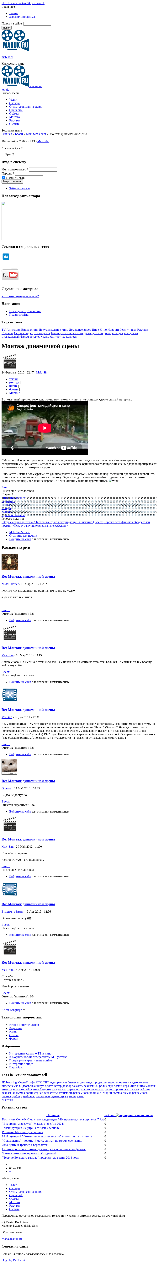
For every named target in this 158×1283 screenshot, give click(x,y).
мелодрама (131, 333)
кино (133, 1085)
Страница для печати (23, 535)
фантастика (57, 336)
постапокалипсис (92, 1089)
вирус (40, 1085)
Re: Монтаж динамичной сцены (28, 576)
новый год (39, 1089)
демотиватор (53, 1085)
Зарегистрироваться (22, 16)
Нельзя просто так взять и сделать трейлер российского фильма (44, 1149)
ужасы (45, 336)
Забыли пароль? (19, 188)
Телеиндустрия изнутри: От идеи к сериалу (30, 1128)
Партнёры (16, 1067)
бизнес (72, 1082)
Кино (103, 329)
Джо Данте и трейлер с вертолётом (25, 1144)
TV (4, 329)
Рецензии (15, 1028)
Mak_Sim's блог (36, 134)
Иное (95, 329)
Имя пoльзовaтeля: (15, 169)
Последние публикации (25, 311)
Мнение (14, 393)
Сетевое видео (23, 333)
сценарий (105, 1092)
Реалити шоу (128, 329)
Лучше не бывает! (13, 515)
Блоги (19, 134)
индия (13, 386)
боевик (67, 333)
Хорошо (7, 511)
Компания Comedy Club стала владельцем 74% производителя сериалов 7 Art (53, 1119)
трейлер (17, 1096)
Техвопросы (42, 333)
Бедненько (8, 501)
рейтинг (145, 1089)
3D (3, 1082)
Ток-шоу (56, 333)
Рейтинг (110, 1115)
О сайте (14, 124)
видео (81, 1082)
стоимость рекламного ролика (79, 1092)
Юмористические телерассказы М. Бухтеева (38, 1057)
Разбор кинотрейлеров (24, 1024)
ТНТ (46, 1082)
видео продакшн (118, 1082)
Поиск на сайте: (12, 23)
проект (109, 1089)
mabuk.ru (7, 57)
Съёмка (14, 113)
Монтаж (14, 117)
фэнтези (71, 336)
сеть (46, 1092)
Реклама (14, 120)
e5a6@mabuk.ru (12, 1238)
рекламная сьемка (13, 1092)
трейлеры (29, 1096)
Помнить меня (15, 177)
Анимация (13, 329)
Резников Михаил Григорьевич (22, 1132)
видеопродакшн (96, 1082)
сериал (38, 1092)
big (15, 1082)
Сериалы (7, 333)
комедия (117, 333)
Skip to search (36, 3)
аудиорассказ (58, 1082)
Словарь (14, 103)
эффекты (70, 1096)
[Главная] (15, 50)
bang (9, 1082)
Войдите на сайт (20, 539)
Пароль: (8, 173)
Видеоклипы (29, 329)
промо (118, 1089)
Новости (113, 329)
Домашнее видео (80, 329)
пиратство (73, 1089)
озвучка (52, 1089)
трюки (13, 379)
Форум (13, 1038)
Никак (6, 504)
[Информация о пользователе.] (10, 369)
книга (141, 1085)
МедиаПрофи (26, 1082)
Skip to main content (14, 3)
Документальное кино (53, 329)
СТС (39, 1082)
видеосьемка (27, 1085)
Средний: (8, 494)
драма (107, 333)
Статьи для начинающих (25, 106)
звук (110, 1085)
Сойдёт (6, 508)
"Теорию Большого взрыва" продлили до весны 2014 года (40, 1157)
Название (53, 1115)
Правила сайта (19, 314)
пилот (62, 1089)
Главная (7, 134)
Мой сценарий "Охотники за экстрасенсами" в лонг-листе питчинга (47, 1136)
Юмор (13, 1031)
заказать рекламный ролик (89, 1085)
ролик (30, 1092)
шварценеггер (54, 1096)
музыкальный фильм (15, 336)
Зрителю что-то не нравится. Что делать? (29, 1153)
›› (10, 1171)
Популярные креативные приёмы (31, 1060)
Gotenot (6, 788)
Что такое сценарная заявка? (20, 296)
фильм (40, 1096)
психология (131, 1089)
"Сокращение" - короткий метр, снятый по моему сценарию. (42, 1140)
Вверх (6, 487)
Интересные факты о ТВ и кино (30, 1053)
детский (97, 333)
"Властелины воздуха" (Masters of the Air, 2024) (33, 1123)
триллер (35, 336)
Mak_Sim (43, 141)
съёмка (117, 1092)
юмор (80, 1096)
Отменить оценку (13, 497)
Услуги (13, 99)
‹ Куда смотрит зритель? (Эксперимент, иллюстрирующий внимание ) (48, 522)
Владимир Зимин (13, 911)
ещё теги (7, 1099)
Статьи (13, 1035)
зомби (118, 1085)
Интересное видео (21, 1064)
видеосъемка (10, 1085)
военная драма (82, 333)
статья (54, 1092)
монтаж (14, 382)
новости (7, 1089)
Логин (13, 13)
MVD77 (7, 717)
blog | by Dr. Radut (13, 1260)
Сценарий (16, 110)
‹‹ (10, 1164)
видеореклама (139, 1082)
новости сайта (22, 1089)
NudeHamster (10, 584)
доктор (66, 1085)
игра (126, 1085)
